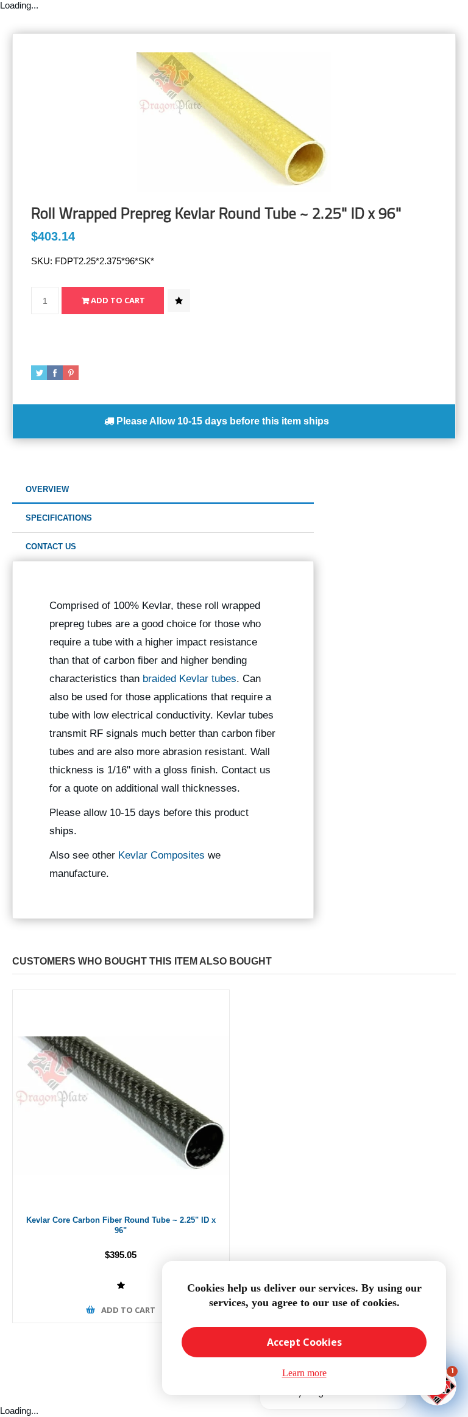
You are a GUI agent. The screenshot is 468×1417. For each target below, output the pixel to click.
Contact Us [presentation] (51, 546)
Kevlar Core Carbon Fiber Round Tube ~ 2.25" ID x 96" (121, 1225)
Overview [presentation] (47, 489)
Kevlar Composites (161, 855)
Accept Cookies (304, 1342)
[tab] (163, 490)
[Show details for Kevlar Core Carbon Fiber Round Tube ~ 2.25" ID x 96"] (121, 1098)
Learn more (304, 1373)
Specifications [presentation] (59, 517)
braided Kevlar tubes (189, 678)
